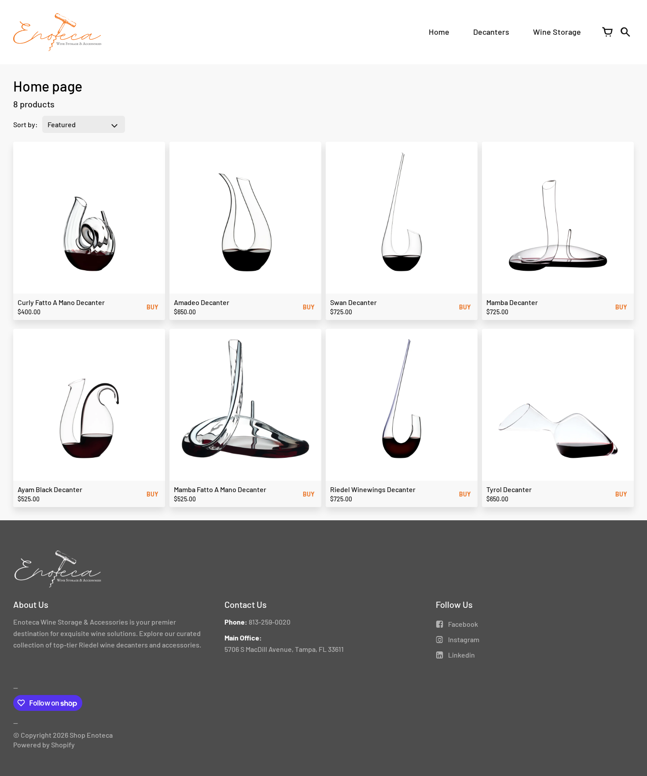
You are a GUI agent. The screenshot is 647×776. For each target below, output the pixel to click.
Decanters (491, 32)
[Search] (625, 32)
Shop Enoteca (91, 735)
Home (439, 32)
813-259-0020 (269, 622)
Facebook (463, 624)
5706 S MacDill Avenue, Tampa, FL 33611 (284, 649)
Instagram (463, 639)
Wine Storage (557, 32)
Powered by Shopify (44, 744)
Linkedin (461, 655)
